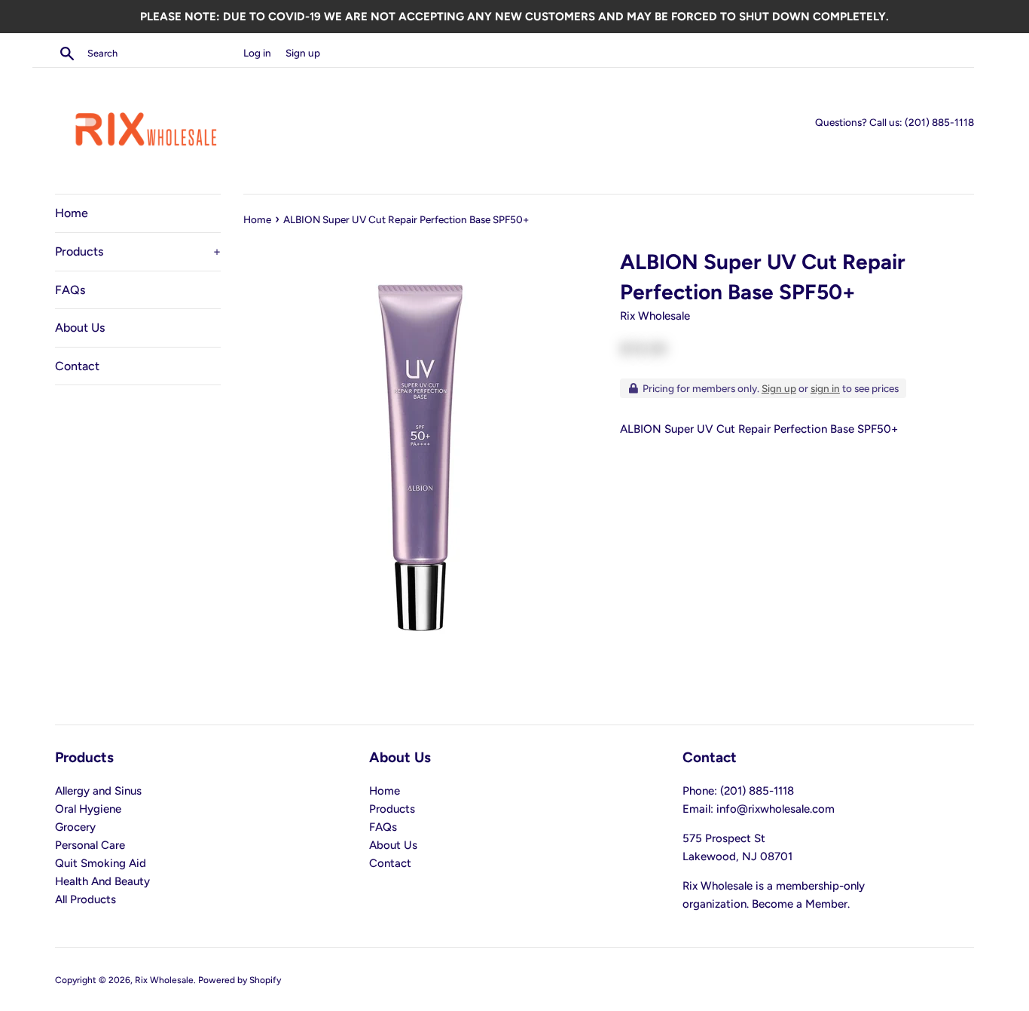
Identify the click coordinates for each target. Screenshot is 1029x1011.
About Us (80, 327)
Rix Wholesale (164, 980)
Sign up (302, 53)
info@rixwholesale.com (775, 809)
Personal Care (90, 845)
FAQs (70, 290)
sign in (825, 388)
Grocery (75, 827)
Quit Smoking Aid (100, 863)
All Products (85, 899)
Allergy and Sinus (98, 791)
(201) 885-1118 (939, 122)
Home (71, 213)
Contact (77, 366)
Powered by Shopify (239, 980)
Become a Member (799, 904)
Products (138, 251)
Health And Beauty (102, 881)
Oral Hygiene (88, 809)
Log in (257, 53)
